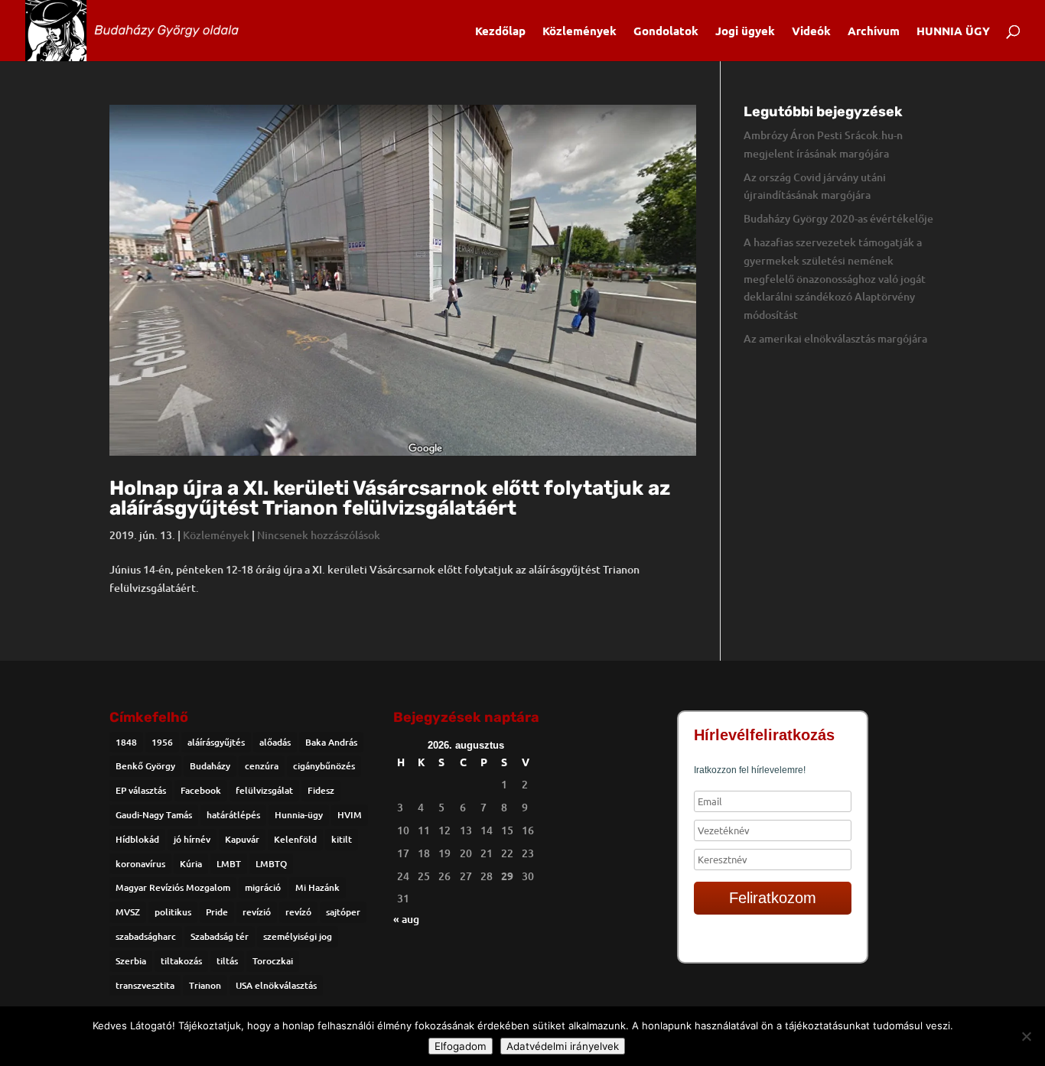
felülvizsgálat (264, 790)
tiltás (227, 960)
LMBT (228, 863)
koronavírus (140, 863)
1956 (162, 742)
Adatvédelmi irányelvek (562, 1046)
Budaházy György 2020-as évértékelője (838, 218)
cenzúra (261, 765)
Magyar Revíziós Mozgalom (173, 887)
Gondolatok (665, 31)
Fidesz (321, 790)
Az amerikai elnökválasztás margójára (835, 338)
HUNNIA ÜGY (953, 31)
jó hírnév (192, 839)
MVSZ (128, 911)
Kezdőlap (500, 31)
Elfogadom (461, 1046)
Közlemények (579, 31)
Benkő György (145, 765)
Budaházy (210, 765)
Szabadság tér (219, 936)
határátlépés (233, 814)
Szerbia (131, 960)
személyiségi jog (297, 936)
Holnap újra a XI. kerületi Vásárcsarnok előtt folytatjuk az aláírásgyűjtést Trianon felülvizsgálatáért (389, 498)
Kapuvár (242, 839)
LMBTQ (271, 863)
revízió (257, 911)
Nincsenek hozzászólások (318, 535)
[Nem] (1026, 1036)
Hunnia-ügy (299, 814)
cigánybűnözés (324, 765)
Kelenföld (295, 839)
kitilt (341, 839)
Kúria (191, 863)
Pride (217, 911)
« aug (406, 919)
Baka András (331, 742)
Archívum (874, 31)
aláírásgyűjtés (216, 742)
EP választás (141, 790)
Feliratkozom (772, 897)
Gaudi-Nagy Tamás (154, 814)
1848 (126, 742)
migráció (263, 887)
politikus (173, 911)
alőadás (275, 742)
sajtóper (343, 911)
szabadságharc (146, 936)
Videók (811, 31)
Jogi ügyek (745, 31)
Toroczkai (272, 960)
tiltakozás (181, 960)
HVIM (349, 814)
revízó (298, 911)
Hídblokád (137, 839)
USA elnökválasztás (276, 985)
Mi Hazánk (317, 887)
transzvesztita (145, 985)
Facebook (201, 790)
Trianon (205, 985)
